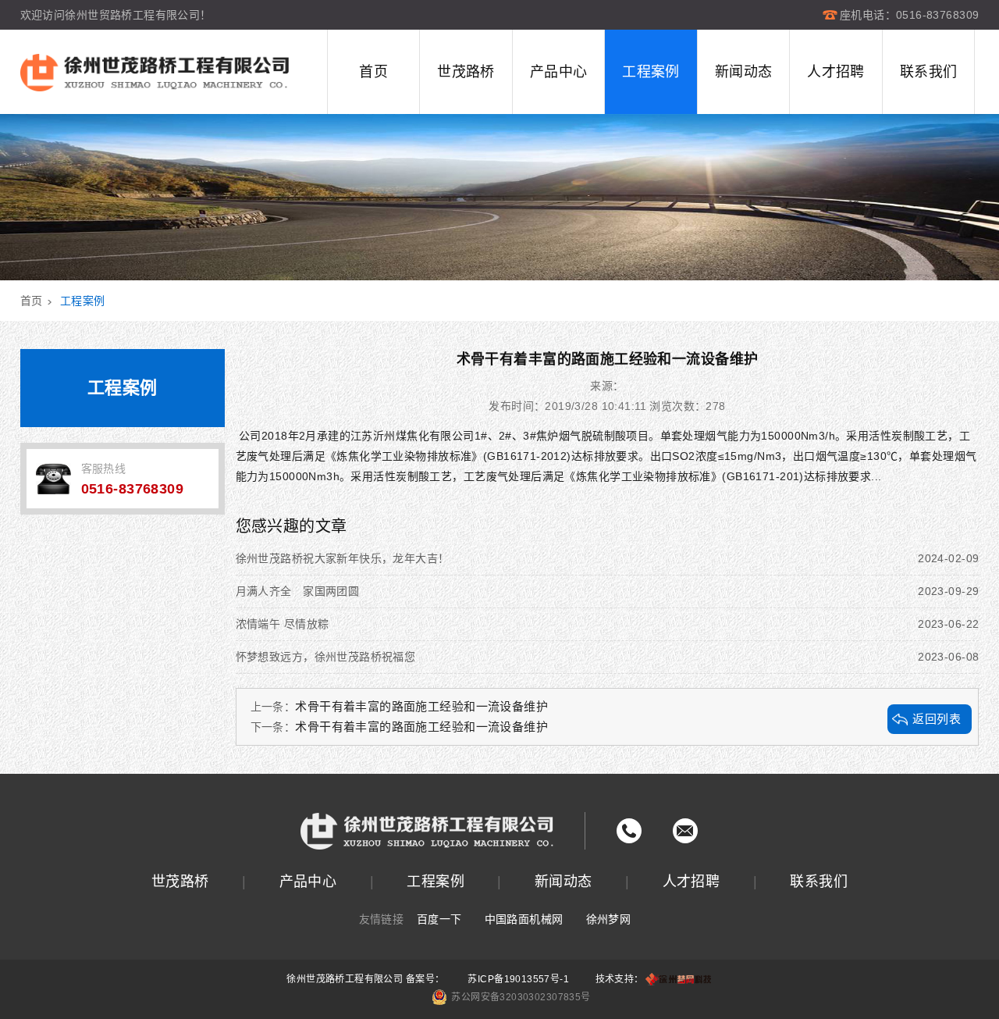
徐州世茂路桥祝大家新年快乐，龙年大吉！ (607, 558)
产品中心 (559, 72)
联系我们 (929, 72)
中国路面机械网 (524, 919)
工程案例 (651, 72)
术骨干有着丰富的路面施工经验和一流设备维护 (421, 706)
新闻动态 (744, 72)
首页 (373, 72)
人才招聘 (836, 72)
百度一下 (439, 919)
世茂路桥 (466, 72)
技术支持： (619, 979)
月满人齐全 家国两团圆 (607, 591)
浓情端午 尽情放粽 (607, 624)
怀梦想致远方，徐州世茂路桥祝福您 (607, 656)
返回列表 (936, 718)
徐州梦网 (608, 919)
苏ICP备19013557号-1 (518, 979)
